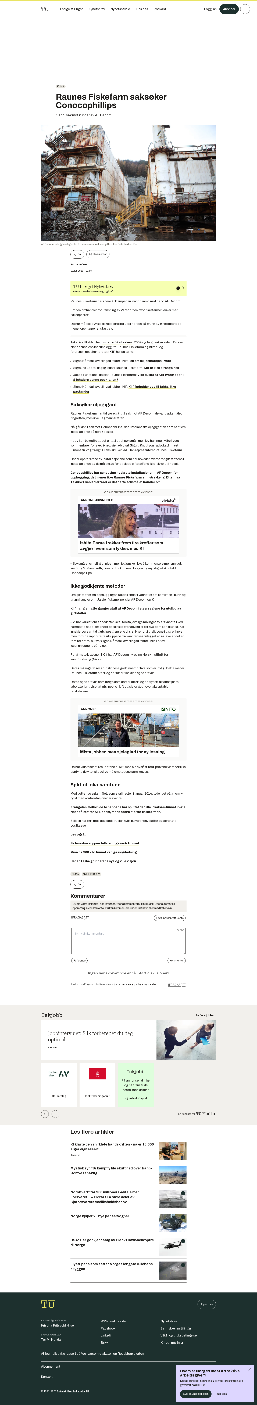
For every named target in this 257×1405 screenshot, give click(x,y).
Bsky (104, 1342)
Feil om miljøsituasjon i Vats (149, 361)
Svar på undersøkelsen (196, 1394)
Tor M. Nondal (51, 1339)
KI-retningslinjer (171, 1342)
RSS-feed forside (113, 1321)
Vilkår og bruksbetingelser (179, 1335)
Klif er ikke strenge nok (161, 368)
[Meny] (245, 9)
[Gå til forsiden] (45, 9)
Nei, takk (222, 1394)
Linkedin (106, 1335)
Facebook (108, 1328)
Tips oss (207, 1304)
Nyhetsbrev (91, 874)
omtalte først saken (117, 342)
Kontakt (47, 1376)
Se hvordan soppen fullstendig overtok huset (104, 843)
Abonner (229, 9)
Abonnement (50, 1366)
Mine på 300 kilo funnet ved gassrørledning (103, 852)
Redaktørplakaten (131, 1353)
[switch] (180, 288)
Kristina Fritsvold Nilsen (58, 1325)
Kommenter (100, 254)
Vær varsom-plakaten (96, 1353)
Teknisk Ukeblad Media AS (73, 1391)
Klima (60, 86)
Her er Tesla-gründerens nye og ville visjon (103, 861)
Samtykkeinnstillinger (175, 1328)
